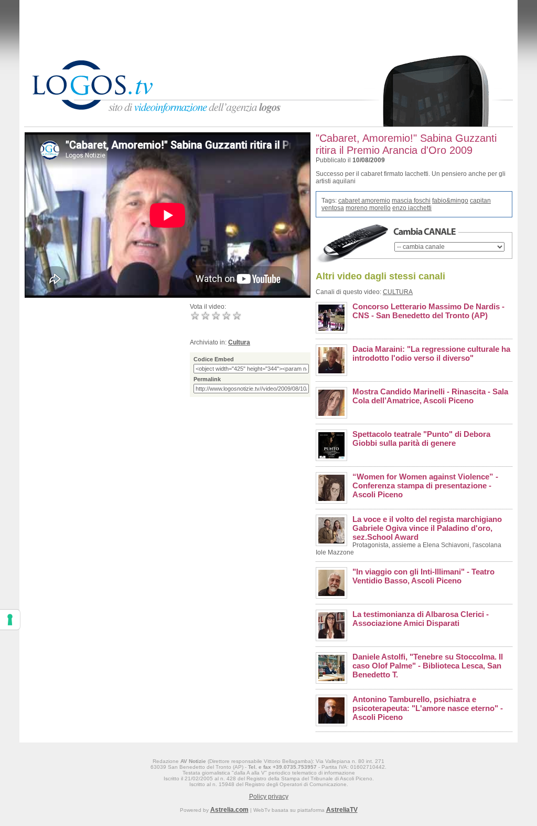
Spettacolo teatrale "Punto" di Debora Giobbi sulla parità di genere (421, 438)
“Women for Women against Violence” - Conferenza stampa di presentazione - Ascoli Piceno (425, 485)
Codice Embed (214, 359)
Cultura (239, 342)
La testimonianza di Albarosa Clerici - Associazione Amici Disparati (420, 619)
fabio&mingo (450, 200)
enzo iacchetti (412, 208)
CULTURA (398, 292)
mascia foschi (411, 200)
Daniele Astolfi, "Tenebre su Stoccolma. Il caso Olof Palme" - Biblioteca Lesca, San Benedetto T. (427, 665)
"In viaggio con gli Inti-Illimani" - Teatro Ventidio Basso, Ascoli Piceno (423, 576)
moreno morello (368, 208)
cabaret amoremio (364, 200)
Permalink (207, 379)
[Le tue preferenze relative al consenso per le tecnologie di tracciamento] (10, 620)
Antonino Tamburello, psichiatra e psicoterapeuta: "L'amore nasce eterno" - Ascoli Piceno (427, 708)
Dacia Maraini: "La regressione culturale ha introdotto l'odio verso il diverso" (431, 353)
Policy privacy (268, 796)
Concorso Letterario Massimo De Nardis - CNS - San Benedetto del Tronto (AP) (428, 311)
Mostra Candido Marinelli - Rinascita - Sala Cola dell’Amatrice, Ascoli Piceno (430, 396)
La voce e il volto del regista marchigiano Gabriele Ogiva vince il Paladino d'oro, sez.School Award (427, 528)
